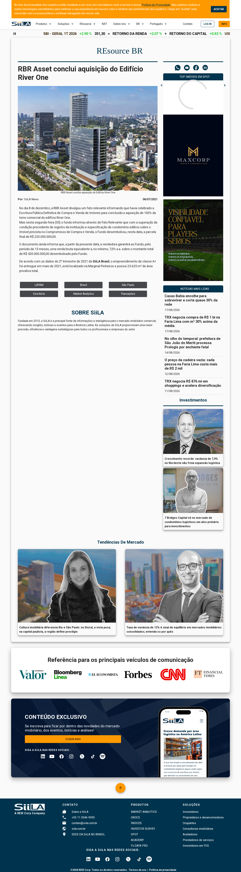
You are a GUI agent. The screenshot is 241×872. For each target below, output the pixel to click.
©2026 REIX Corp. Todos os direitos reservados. (99, 869)
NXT (104, 24)
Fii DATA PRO (139, 845)
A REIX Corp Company (29, 813)
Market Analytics (144, 811)
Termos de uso (137, 869)
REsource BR (120, 50)
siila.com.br (79, 828)
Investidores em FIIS (196, 845)
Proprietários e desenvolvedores (203, 817)
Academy (137, 840)
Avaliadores (190, 834)
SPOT (134, 834)
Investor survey (143, 828)
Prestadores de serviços (198, 840)
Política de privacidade (162, 869)
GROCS (135, 817)
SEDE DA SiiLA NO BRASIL (88, 834)
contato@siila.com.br (84, 823)
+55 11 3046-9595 (83, 817)
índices (136, 823)
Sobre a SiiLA (80, 811)
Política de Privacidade (156, 5)
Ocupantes (189, 823)
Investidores (190, 811)
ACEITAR (219, 9)
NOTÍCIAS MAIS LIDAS (194, 288)
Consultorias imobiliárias (198, 828)
